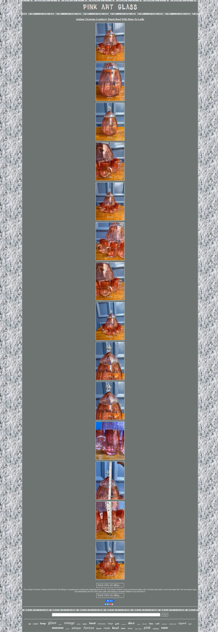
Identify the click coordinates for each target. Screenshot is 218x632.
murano (58, 628)
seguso (60, 624)
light (190, 624)
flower (144, 624)
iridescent (172, 624)
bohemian (102, 624)
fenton (88, 628)
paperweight (138, 629)
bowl (115, 628)
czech (78, 624)
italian (85, 624)
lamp (43, 623)
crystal (138, 624)
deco (131, 623)
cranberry (156, 629)
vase (164, 628)
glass (52, 622)
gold (117, 624)
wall (157, 623)
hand (92, 623)
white (130, 628)
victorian (123, 624)
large (110, 623)
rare (123, 628)
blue (151, 623)
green (67, 629)
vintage (69, 623)
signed (182, 623)
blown (98, 628)
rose (107, 628)
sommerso (164, 624)
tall (29, 624)
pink (147, 627)
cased (35, 624)
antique (76, 628)
